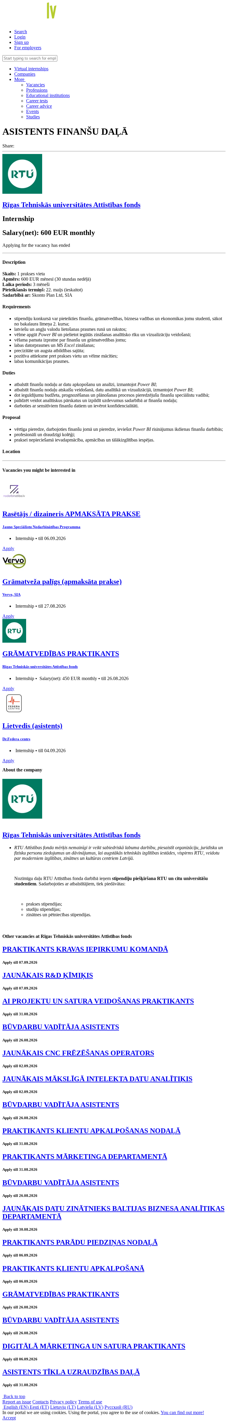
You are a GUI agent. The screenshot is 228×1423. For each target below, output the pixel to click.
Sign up (21, 42)
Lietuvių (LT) (63, 1407)
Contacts (40, 1401)
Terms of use (90, 1401)
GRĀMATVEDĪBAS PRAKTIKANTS (60, 653)
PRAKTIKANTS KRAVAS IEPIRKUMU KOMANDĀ (85, 949)
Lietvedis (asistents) (32, 726)
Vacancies (35, 84)
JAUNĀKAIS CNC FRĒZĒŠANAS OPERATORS (78, 1053)
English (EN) (16, 1407)
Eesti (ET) (39, 1407)
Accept (9, 1417)
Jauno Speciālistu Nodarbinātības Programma (41, 527)
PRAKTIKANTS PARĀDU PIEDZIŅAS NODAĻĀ (80, 1242)
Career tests (37, 100)
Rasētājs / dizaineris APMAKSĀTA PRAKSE (71, 514)
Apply (8, 548)
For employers (27, 47)
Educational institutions (48, 95)
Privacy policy (63, 1401)
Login (20, 36)
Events (32, 111)
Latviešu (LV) (90, 1407)
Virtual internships (31, 68)
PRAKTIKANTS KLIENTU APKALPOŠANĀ (73, 1268)
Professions (37, 90)
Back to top (13, 1396)
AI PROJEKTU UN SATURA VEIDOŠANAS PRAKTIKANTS (98, 1001)
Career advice (39, 106)
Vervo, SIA (11, 594)
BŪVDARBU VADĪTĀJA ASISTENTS (60, 1027)
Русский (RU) (118, 1407)
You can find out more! (182, 1412)
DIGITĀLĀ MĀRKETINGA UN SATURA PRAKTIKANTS (93, 1346)
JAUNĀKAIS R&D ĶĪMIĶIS (47, 975)
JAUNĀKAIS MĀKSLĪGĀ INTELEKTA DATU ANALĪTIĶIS (97, 1079)
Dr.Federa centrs (16, 739)
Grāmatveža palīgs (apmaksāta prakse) (62, 581)
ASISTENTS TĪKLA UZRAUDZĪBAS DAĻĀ (71, 1372)
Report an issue (16, 1401)
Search (20, 31)
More (20, 79)
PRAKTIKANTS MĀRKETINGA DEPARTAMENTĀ (84, 1156)
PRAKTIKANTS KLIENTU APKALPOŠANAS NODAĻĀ (91, 1131)
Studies (33, 116)
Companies (24, 74)
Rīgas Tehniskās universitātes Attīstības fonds (71, 205)
